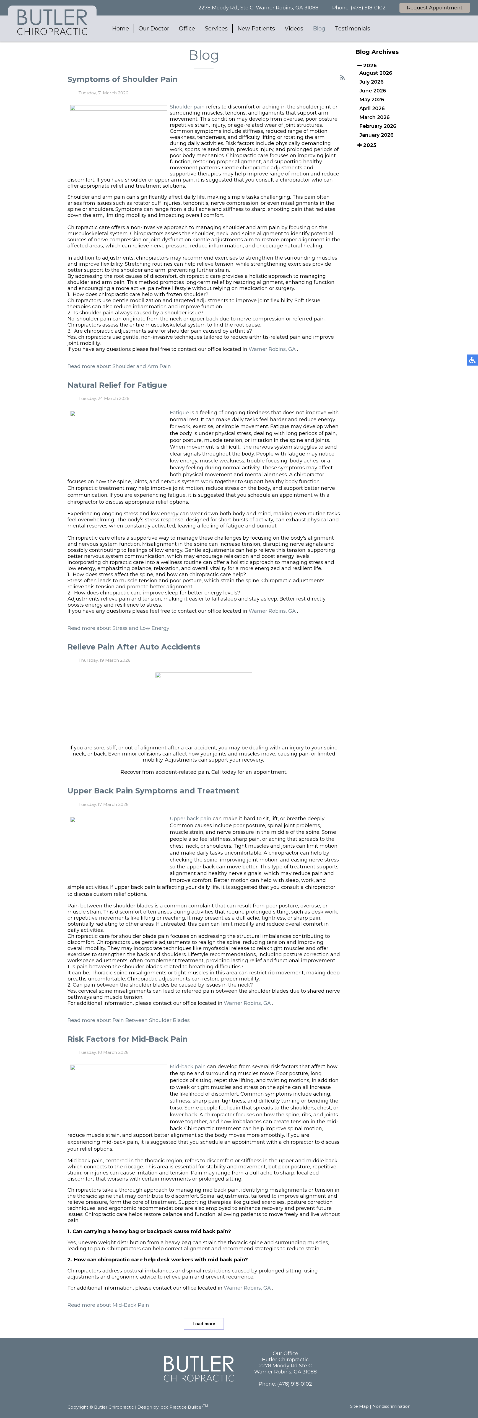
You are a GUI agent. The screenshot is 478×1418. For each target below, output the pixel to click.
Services (216, 28)
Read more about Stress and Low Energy (118, 628)
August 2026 (375, 73)
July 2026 (371, 82)
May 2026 (371, 100)
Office (187, 28)
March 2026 (374, 117)
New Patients (256, 28)
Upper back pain (190, 819)
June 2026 (372, 91)
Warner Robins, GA (272, 349)
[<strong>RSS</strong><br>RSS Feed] (342, 78)
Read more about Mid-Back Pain (108, 1305)
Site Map (359, 1406)
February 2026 (377, 126)
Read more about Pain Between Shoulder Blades (128, 1020)
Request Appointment (435, 8)
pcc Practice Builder (184, 1407)
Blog (319, 28)
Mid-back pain (188, 1067)
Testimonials (352, 28)
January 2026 (376, 135)
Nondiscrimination (391, 1406)
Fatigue (179, 413)
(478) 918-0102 (368, 8)
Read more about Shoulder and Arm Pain (119, 366)
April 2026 (372, 108)
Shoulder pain (187, 107)
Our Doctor (154, 28)
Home (120, 28)
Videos (294, 28)
